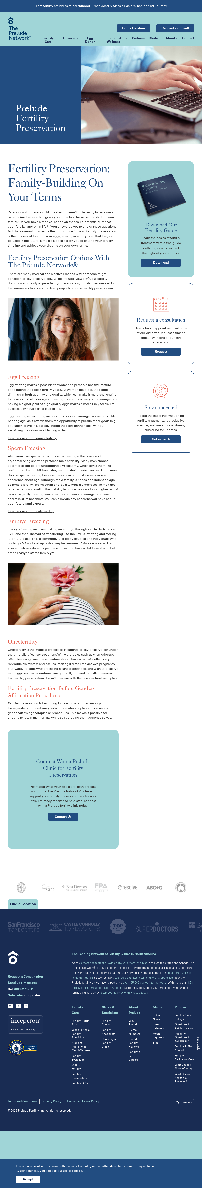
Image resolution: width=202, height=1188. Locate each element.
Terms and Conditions (22, 1101)
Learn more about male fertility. (31, 511)
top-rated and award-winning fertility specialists (144, 977)
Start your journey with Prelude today (124, 992)
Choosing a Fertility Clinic (109, 1043)
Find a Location (133, 28)
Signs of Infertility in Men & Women (81, 1046)
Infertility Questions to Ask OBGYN (182, 1037)
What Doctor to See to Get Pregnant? (184, 1078)
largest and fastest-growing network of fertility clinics (114, 963)
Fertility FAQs (80, 1083)
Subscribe (15, 995)
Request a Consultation (25, 976)
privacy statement (145, 1166)
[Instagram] (18, 1006)
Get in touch (161, 439)
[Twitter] (10, 1006)
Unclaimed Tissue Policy (83, 1101)
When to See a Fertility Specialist (81, 1033)
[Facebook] (26, 1006)
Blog (156, 1042)
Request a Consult (175, 28)
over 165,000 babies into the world (144, 982)
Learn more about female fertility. (32, 438)
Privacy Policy (52, 1101)
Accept (28, 1179)
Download (161, 262)
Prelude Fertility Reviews (134, 1043)
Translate (186, 1102)
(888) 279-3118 (24, 989)
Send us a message (22, 983)
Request (161, 351)
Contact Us (63, 817)
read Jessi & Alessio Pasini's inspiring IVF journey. (131, 6)
